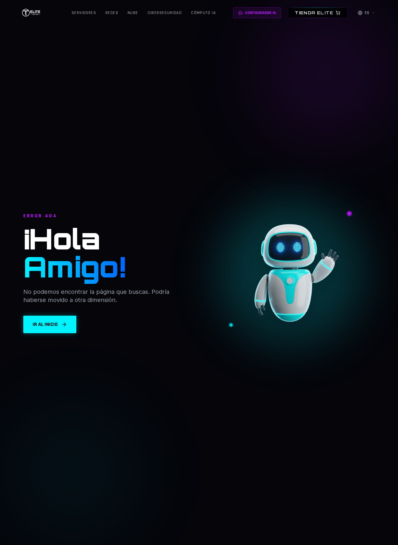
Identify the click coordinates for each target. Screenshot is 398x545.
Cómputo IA (203, 12)
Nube (133, 12)
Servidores (84, 12)
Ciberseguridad (165, 12)
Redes (111, 12)
